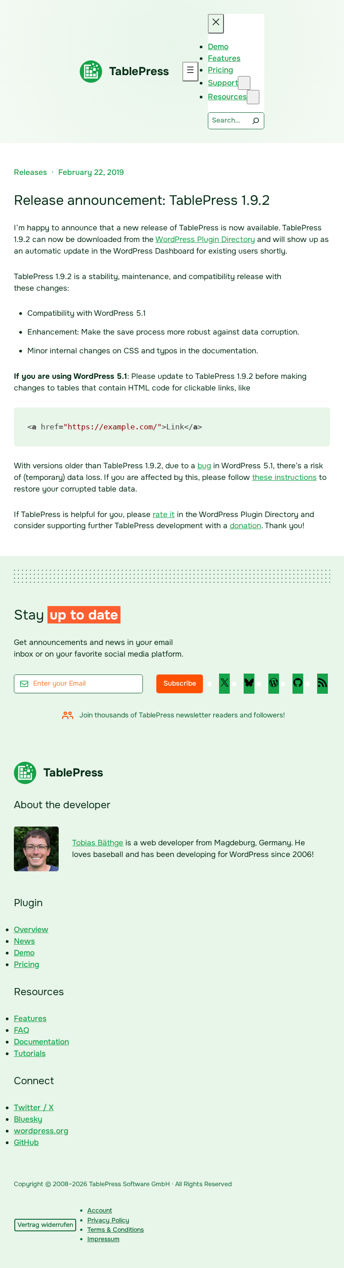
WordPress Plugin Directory (205, 239)
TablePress (139, 71)
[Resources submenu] (253, 97)
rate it (164, 514)
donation (245, 525)
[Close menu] (216, 24)
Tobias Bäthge (97, 843)
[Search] (256, 121)
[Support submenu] (244, 83)
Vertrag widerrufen (45, 1225)
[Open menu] (190, 71)
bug (204, 466)
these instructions (284, 477)
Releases (30, 172)
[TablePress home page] (91, 71)
